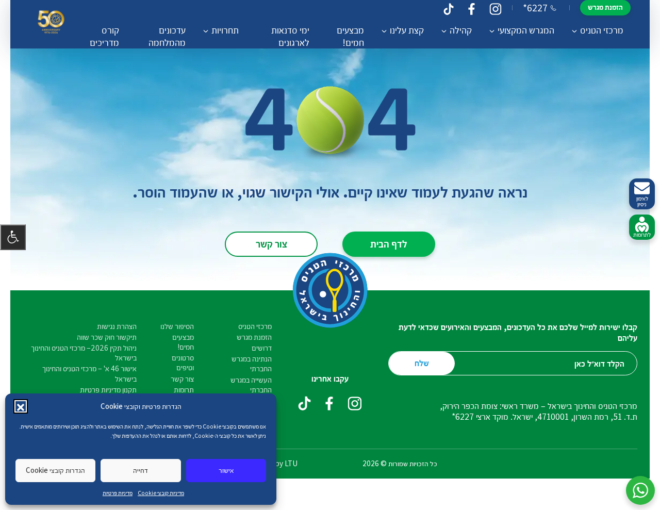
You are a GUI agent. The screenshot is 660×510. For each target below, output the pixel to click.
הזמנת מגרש (605, 7)
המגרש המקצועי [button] (526, 30)
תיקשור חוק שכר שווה (107, 337)
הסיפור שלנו (177, 326)
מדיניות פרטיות (118, 493)
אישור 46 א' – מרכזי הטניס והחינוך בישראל (89, 373)
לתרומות (642, 234)
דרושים (262, 347)
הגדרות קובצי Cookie (55, 470)
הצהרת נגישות (117, 326)
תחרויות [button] (225, 30)
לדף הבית (388, 243)
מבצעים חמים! (350, 36)
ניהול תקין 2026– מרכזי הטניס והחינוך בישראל (84, 352)
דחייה (140, 470)
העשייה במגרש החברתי (251, 384)
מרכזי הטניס (255, 326)
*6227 (535, 8)
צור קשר (271, 243)
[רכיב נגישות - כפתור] (13, 237)
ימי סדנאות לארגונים (290, 36)
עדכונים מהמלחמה (167, 36)
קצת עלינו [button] (407, 30)
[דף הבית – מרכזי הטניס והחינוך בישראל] (51, 24)
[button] (20, 406)
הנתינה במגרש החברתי (252, 363)
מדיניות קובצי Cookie (161, 493)
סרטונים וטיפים (183, 362)
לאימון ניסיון (642, 201)
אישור (226, 470)
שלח (422, 363)
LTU (291, 463)
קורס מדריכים (104, 36)
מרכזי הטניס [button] (601, 30)
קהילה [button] (461, 30)
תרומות (184, 389)
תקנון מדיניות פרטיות (108, 389)
